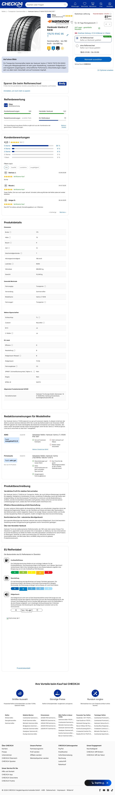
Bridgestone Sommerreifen (31, 726)
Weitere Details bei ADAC (40, 449)
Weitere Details (63, 126)
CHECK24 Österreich (9, 758)
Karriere (5, 749)
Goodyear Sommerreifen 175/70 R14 (66, 730)
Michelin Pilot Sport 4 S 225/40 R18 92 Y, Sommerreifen (102, 731)
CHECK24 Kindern (95, 752)
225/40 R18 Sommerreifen (48, 723)
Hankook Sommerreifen (30, 728)
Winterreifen (9, 718)
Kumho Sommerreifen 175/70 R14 (66, 733)
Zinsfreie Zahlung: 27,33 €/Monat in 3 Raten (94, 33)
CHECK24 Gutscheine (10, 778)
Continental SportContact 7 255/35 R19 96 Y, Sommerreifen (102, 734)
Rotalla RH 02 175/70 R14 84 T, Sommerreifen (84, 734)
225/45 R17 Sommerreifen (48, 728)
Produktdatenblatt (23, 668)
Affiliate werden (36, 755)
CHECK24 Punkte (8, 781)
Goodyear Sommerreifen (31, 731)
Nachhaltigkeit (92, 749)
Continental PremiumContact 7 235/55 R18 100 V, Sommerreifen (102, 718)
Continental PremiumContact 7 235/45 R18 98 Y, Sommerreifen (102, 720)
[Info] (10, 232)
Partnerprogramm (36, 749)
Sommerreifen (9, 723)
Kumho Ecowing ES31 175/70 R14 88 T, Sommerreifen (84, 728)
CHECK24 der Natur (96, 755)
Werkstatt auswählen (93, 59)
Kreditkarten (62, 752)
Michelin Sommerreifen (30, 723)
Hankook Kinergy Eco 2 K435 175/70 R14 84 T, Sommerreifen (84, 723)
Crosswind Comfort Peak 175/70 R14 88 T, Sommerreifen (84, 731)
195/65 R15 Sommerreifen (48, 720)
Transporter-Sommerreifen (17, 11)
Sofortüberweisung (65, 755)
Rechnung (62, 758)
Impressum (61, 790)
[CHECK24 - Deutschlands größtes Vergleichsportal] (12, 4)
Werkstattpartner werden (39, 758)
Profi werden (34, 752)
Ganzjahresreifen (10, 720)
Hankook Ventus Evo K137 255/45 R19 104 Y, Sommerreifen (102, 723)
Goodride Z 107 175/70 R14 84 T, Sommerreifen (84, 718)
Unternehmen (7, 755)
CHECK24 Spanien (8, 761)
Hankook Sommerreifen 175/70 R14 (66, 727)
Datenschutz (51, 790)
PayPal (60, 749)
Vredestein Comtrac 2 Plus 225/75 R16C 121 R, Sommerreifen (102, 728)
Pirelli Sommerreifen (29, 720)
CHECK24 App (7, 774)
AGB (43, 790)
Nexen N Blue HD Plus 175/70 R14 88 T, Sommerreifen (84, 726)
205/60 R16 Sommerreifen (48, 718)
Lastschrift (62, 761)
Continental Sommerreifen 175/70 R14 (66, 722)
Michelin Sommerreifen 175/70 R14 (66, 725)
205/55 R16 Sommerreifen (48, 726)
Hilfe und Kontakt (8, 771)
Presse (4, 752)
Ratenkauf (62, 764)
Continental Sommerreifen (31, 718)
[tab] (20, 52)
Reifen (4, 11)
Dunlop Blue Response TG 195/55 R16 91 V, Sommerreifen (102, 726)
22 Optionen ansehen (105, 70)
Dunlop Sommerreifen (30, 734)
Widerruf (70, 790)
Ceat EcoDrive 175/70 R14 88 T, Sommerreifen (84, 720)
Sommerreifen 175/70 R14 (66, 719)
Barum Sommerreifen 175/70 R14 (66, 736)
